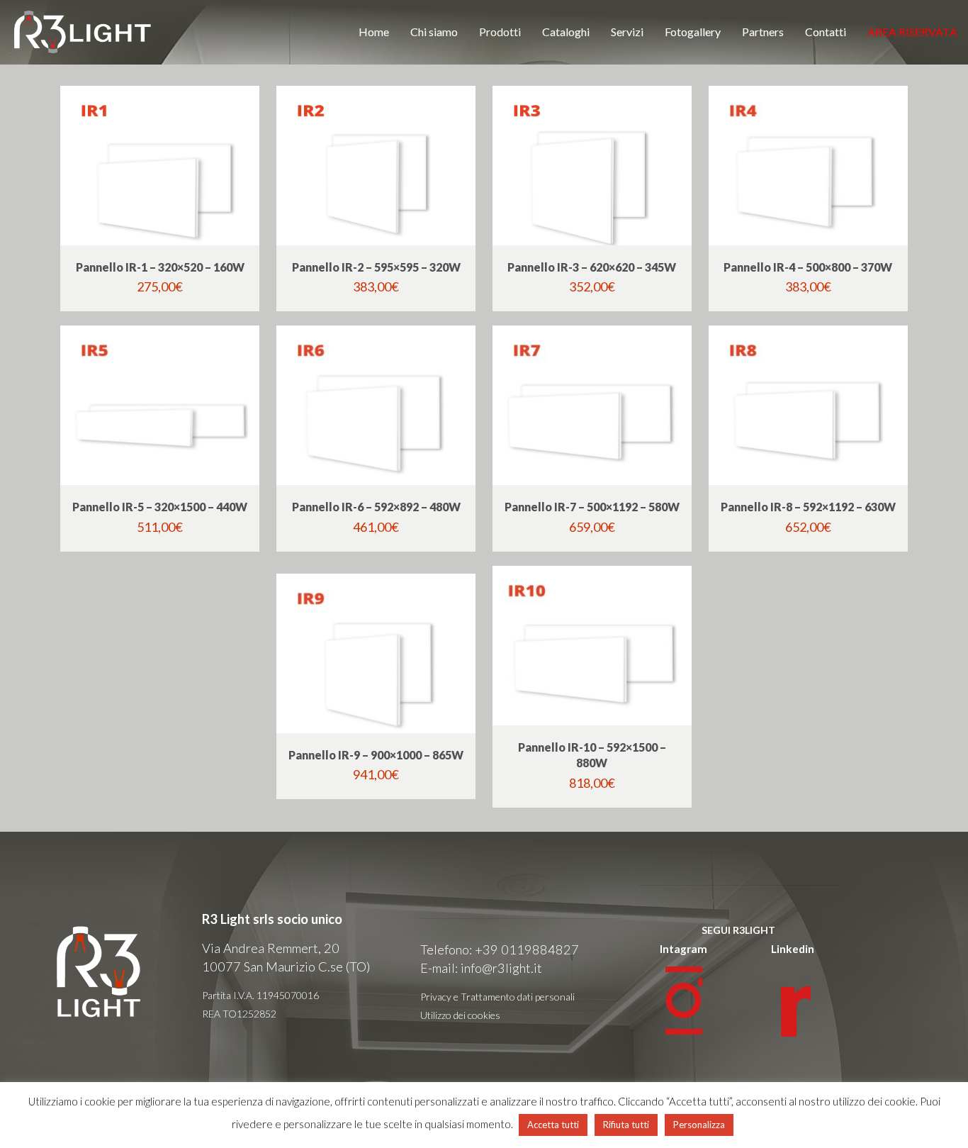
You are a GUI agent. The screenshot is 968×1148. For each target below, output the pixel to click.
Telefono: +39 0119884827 (499, 949)
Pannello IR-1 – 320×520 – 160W (160, 267)
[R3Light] (83, 32)
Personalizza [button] (699, 1124)
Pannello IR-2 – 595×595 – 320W (376, 267)
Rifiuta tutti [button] (626, 1124)
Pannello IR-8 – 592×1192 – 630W (808, 506)
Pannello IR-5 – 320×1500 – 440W (159, 506)
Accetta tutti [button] (553, 1124)
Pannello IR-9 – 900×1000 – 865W (375, 755)
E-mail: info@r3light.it (481, 968)
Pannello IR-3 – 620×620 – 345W (591, 267)
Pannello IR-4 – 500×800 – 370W (808, 267)
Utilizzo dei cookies (460, 1015)
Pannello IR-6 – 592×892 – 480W (376, 506)
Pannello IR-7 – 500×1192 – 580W (592, 506)
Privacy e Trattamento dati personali (497, 997)
